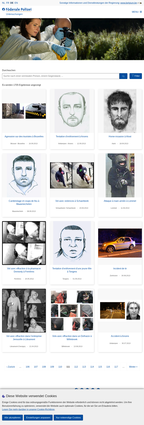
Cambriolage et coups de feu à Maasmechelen (24, 202)
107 (36, 368)
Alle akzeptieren (12, 417)
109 (52, 368)
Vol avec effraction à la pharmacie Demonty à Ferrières (24, 270)
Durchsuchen (8, 70)
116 (108, 368)
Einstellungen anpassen (38, 417)
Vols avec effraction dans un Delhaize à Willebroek (72, 337)
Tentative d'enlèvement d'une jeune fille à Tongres (72, 270)
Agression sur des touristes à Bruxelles (24, 136)
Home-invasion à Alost (120, 136)
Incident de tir (120, 268)
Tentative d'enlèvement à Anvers (72, 136)
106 (28, 368)
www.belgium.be (128, 3)
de (12, 3)
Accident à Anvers (120, 336)
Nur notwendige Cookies (68, 417)
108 (44, 368)
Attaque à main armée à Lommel (120, 201)
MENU (135, 12)
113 (84, 368)
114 (92, 368)
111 (68, 368)
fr (7, 3)
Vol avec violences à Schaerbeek (72, 201)
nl (3, 3)
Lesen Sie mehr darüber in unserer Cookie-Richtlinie (28, 409)
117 (116, 368)
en (16, 3)
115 (100, 368)
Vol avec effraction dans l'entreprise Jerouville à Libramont (24, 337)
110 (60, 368)
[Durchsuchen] (123, 76)
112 (76, 368)
